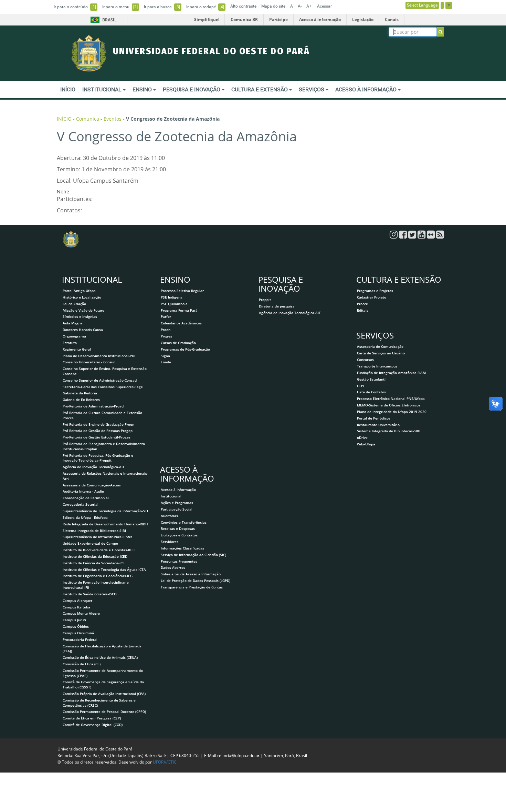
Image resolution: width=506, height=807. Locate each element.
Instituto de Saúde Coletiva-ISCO (90, 594)
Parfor (166, 316)
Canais (392, 19)
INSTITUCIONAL (102, 89)
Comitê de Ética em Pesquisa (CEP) (92, 718)
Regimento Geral (77, 349)
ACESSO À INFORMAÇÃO (366, 89)
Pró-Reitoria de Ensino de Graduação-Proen (98, 424)
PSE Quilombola (174, 303)
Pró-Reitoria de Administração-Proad (93, 406)
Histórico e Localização (82, 297)
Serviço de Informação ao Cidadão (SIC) (193, 554)
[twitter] (413, 236)
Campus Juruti (74, 619)
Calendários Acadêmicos (181, 323)
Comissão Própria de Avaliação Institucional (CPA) (104, 693)
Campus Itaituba (76, 607)
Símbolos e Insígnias (80, 316)
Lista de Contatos (371, 392)
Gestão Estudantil (372, 379)
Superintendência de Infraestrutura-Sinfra (98, 536)
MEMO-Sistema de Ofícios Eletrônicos (388, 405)
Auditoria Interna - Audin (83, 491)
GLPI (360, 385)
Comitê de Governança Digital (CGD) (93, 724)
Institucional (171, 496)
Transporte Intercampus (377, 366)
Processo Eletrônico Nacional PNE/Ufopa (391, 398)
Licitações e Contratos (179, 535)
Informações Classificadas (182, 548)
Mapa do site (273, 6)
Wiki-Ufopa (366, 444)
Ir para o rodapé (205, 6)
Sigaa (165, 355)
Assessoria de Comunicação (380, 346)
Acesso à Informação (178, 489)
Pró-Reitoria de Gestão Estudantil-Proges (96, 437)
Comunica (87, 118)
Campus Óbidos (76, 626)
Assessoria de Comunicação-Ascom (92, 485)
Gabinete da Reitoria (80, 393)
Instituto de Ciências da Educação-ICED (95, 556)
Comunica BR (244, 19)
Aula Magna (73, 323)
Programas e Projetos (375, 290)
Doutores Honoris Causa (83, 329)
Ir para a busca (162, 6)
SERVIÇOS (312, 89)
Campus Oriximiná (78, 633)
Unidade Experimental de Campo (90, 543)
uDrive (362, 437)
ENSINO (143, 89)
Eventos (113, 118)
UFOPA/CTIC (165, 762)
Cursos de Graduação (178, 342)
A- (300, 6)
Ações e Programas (177, 502)
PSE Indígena (171, 297)
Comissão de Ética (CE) (82, 664)
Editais (362, 310)
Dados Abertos (173, 567)
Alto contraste (243, 6)
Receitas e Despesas (178, 528)
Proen (165, 329)
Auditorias (169, 515)
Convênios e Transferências (184, 522)
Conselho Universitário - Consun (89, 362)
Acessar (324, 6)
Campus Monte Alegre (81, 613)
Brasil (102, 20)
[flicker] (431, 236)
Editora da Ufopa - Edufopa (85, 517)
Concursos (365, 359)
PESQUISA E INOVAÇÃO (192, 89)
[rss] (440, 236)
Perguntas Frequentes (179, 561)
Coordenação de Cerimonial (86, 497)
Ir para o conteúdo (75, 6)
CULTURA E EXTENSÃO (260, 89)
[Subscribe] (440, 32)
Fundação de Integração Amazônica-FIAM (391, 372)
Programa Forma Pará (179, 310)
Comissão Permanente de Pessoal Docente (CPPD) (104, 711)
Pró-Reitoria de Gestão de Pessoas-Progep (98, 430)
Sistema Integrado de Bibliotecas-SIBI (94, 530)
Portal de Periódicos (373, 418)
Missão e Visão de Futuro (83, 310)
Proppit (265, 299)
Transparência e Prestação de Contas (192, 587)
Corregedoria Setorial (80, 504)
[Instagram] (394, 236)
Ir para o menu (120, 6)
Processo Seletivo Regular (182, 290)
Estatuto (70, 342)
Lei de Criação (74, 303)
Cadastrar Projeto (371, 297)
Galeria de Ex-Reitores (81, 399)
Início (64, 118)
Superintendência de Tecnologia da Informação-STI (105, 510)
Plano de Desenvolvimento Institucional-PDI (99, 355)
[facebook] (403, 236)
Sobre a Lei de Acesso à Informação (191, 574)
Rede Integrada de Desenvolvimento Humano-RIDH (105, 524)
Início (67, 89)
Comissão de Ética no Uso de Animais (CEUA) (100, 657)
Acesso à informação (320, 19)
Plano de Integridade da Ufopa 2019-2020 (391, 411)
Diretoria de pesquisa (277, 306)
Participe (278, 19)
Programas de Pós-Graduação (185, 349)
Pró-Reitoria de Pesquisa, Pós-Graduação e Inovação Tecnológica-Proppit (98, 458)
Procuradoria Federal (80, 639)
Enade (166, 362)
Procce (362, 303)
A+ (309, 6)
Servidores (169, 541)
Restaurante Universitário (378, 424)
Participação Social (176, 509)
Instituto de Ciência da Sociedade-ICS (94, 563)
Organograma (74, 336)
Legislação (362, 19)
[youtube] (422, 236)
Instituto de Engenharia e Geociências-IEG (98, 575)
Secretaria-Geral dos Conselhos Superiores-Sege (103, 386)
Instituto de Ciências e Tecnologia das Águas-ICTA (104, 569)
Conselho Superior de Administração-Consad (100, 380)
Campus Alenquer (77, 600)
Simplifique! (206, 19)
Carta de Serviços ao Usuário (381, 353)
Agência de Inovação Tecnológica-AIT (94, 466)
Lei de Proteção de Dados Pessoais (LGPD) (195, 580)
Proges (166, 336)
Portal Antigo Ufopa (79, 290)
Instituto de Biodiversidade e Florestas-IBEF (99, 549)
